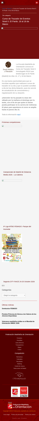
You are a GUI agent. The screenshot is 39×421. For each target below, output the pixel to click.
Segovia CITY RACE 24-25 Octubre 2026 (19, 282)
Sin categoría (6, 15)
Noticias (9, 8)
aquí (18, 115)
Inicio (3, 8)
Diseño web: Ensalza (19, 418)
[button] (36, 2)
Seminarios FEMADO (9, 308)
